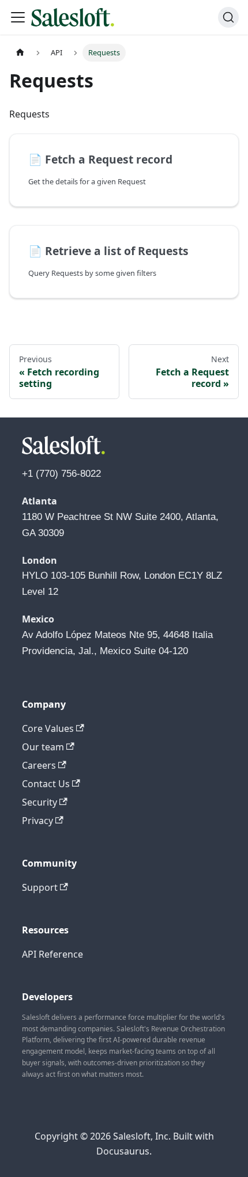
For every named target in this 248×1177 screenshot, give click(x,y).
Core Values (48, 728)
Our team (43, 747)
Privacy (37, 820)
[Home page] (20, 53)
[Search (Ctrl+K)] (228, 17)
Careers (39, 765)
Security (39, 802)
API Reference (52, 954)
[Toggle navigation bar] (18, 17)
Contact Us (46, 783)
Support (40, 887)
